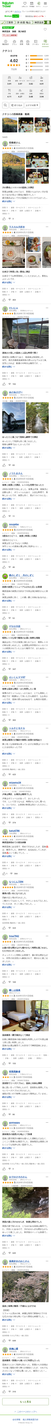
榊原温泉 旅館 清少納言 (14, 31)
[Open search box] (5, 105)
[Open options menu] (47, 142)
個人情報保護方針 (31, 1419)
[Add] (45, 29)
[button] (9, 124)
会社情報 (16, 1419)
